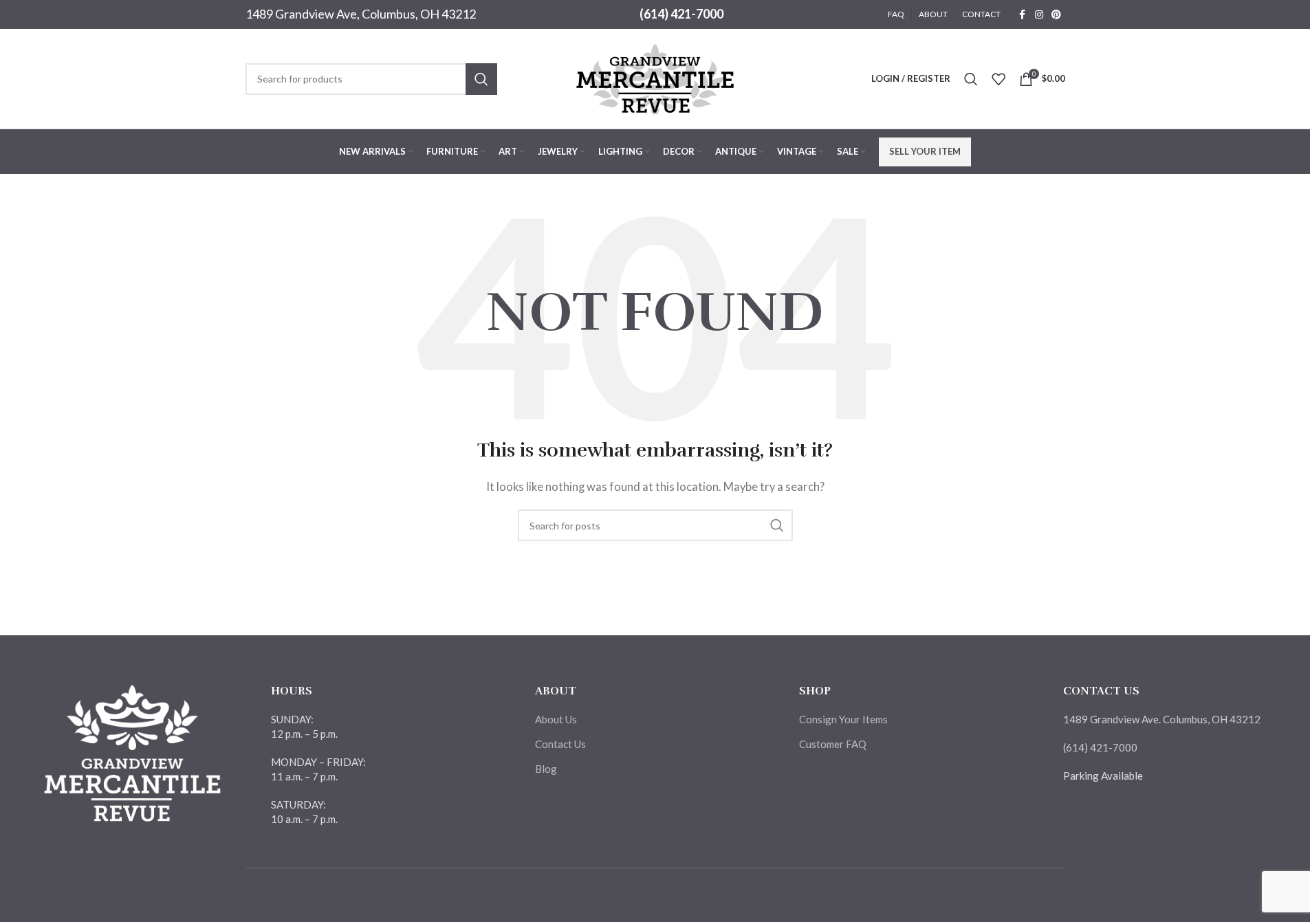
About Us (556, 719)
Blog (546, 768)
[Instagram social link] (1039, 15)
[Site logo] (655, 77)
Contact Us (560, 744)
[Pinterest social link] (1056, 15)
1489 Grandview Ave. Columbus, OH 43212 (1161, 719)
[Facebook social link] (1022, 15)
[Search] (971, 79)
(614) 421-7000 (681, 13)
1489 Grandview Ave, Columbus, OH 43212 (360, 13)
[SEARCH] (481, 79)
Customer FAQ (832, 744)
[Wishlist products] (998, 79)
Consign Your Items (843, 719)
